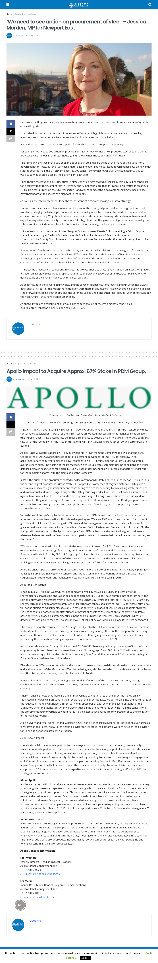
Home (9, 14)
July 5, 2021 (34, 35)
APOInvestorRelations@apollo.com (40, 874)
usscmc (20, 35)
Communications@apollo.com (37, 897)
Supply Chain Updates (25, 14)
